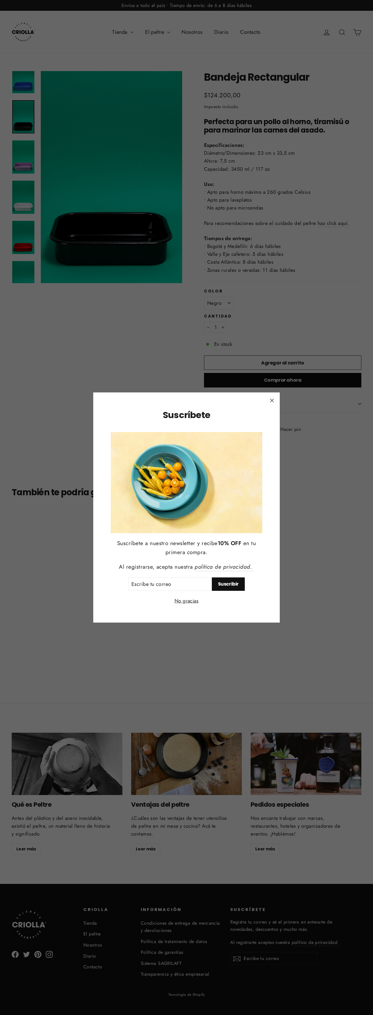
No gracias (186, 600)
